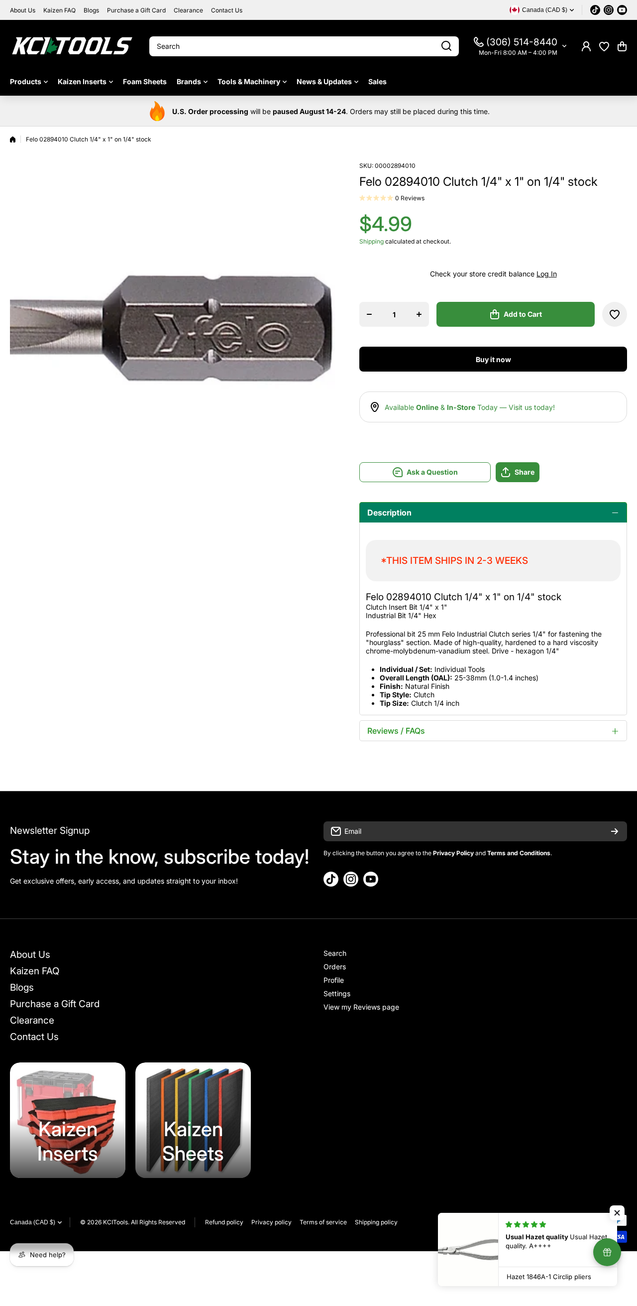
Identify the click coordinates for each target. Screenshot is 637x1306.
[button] (622, 46)
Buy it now (493, 359)
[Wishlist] (604, 46)
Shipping (371, 241)
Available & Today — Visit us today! (470, 407)
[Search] (446, 46)
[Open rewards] (607, 1252)
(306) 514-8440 (521, 42)
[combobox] (304, 46)
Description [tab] (389, 513)
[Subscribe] (614, 831)
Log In (546, 273)
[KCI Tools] (72, 46)
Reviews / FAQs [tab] (396, 731)
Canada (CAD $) (32, 1222)
